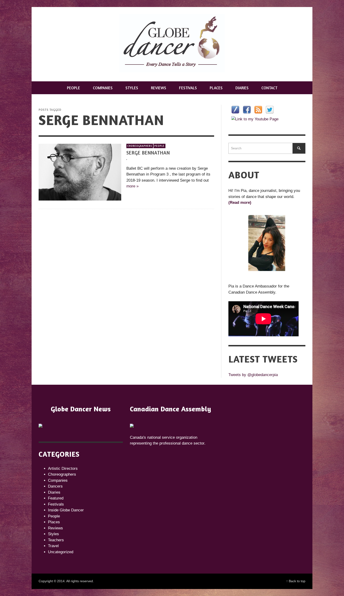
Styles (53, 534)
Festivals (56, 504)
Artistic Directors (63, 468)
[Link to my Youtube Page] (254, 119)
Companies (58, 480)
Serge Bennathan (148, 153)
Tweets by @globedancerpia (253, 375)
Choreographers (139, 145)
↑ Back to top (295, 581)
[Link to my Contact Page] (235, 110)
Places (54, 522)
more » (132, 186)
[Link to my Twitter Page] (270, 110)
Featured (55, 498)
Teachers (56, 540)
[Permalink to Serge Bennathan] (80, 172)
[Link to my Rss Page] (258, 110)
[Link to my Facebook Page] (247, 110)
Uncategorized (60, 552)
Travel (53, 546)
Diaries (54, 492)
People (159, 145)
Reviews (55, 528)
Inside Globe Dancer (66, 510)
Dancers (55, 486)
